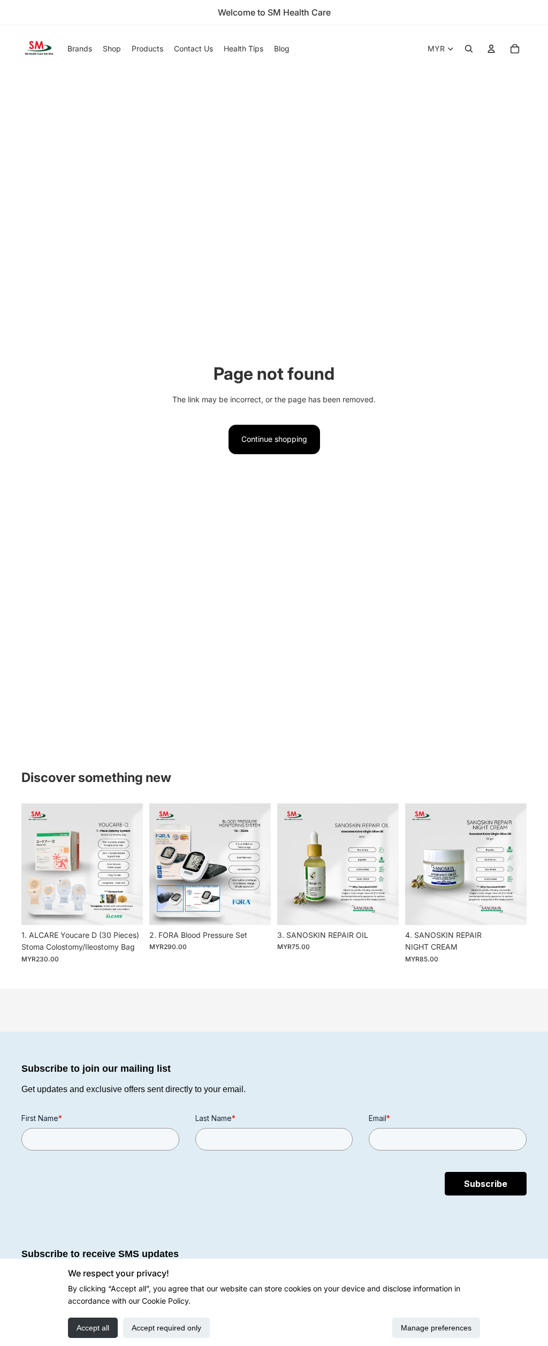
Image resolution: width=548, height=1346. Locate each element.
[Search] (469, 49)
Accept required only (166, 1328)
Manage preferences (436, 1328)
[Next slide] (131, 864)
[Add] (126, 908)
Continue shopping (274, 438)
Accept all (93, 1328)
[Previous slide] (33, 864)
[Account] (491, 49)
